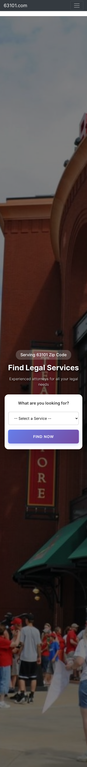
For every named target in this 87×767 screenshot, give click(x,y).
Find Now (43, 436)
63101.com (15, 5)
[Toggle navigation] (76, 5)
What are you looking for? (43, 403)
